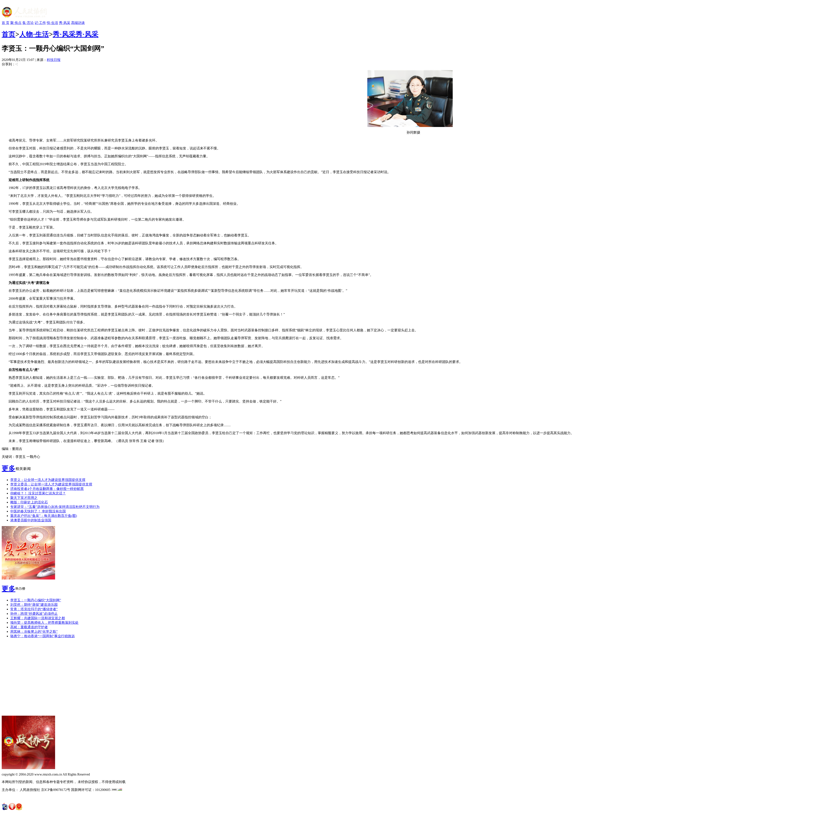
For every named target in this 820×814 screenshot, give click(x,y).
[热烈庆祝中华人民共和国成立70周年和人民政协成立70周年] (28, 578)
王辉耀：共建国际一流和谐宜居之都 (37, 618)
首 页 (5, 23)
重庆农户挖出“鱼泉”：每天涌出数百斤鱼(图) (43, 516)
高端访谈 (78, 23)
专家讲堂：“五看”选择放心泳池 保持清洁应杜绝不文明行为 (55, 507)
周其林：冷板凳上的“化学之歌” (34, 631)
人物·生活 (34, 34)
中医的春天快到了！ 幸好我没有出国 (38, 511)
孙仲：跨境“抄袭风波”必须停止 (34, 613)
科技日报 (53, 60)
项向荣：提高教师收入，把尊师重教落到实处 (44, 622)
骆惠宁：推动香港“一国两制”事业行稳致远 (42, 636)
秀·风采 (64, 23)
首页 (8, 34)
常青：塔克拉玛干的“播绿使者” (34, 609)
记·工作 (40, 23)
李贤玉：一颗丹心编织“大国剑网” (35, 600)
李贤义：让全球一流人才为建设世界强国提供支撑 (47, 480)
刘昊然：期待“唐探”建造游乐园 (34, 604)
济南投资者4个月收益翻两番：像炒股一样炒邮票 (47, 489)
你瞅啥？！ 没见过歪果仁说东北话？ (38, 493)
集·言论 (28, 23)
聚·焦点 (16, 23)
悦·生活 (52, 23)
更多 (8, 468)
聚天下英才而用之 (24, 498)
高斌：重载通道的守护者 (29, 627)
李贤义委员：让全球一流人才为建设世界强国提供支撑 (51, 484)
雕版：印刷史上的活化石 (29, 502)
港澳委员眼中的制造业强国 (30, 520)
